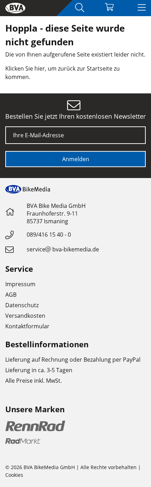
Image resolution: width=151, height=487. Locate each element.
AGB (11, 294)
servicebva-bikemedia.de (63, 249)
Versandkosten (25, 316)
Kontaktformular (27, 326)
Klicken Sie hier (25, 68)
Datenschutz (22, 305)
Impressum (20, 284)
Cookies (14, 475)
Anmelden (75, 159)
